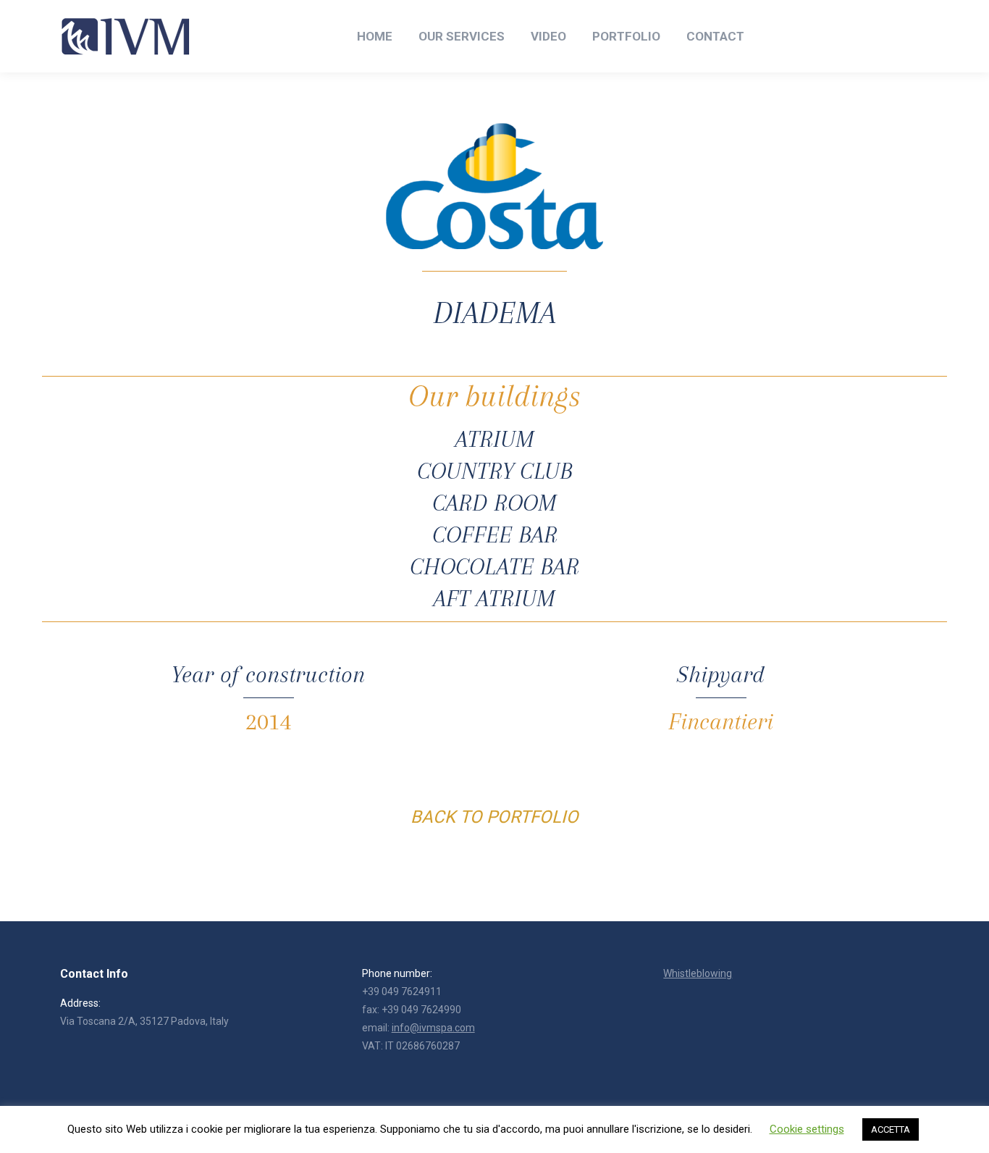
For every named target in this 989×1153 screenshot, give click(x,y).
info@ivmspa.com (433, 1027)
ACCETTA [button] (890, 1129)
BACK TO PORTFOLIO (494, 817)
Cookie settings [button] (807, 1129)
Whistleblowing (697, 973)
